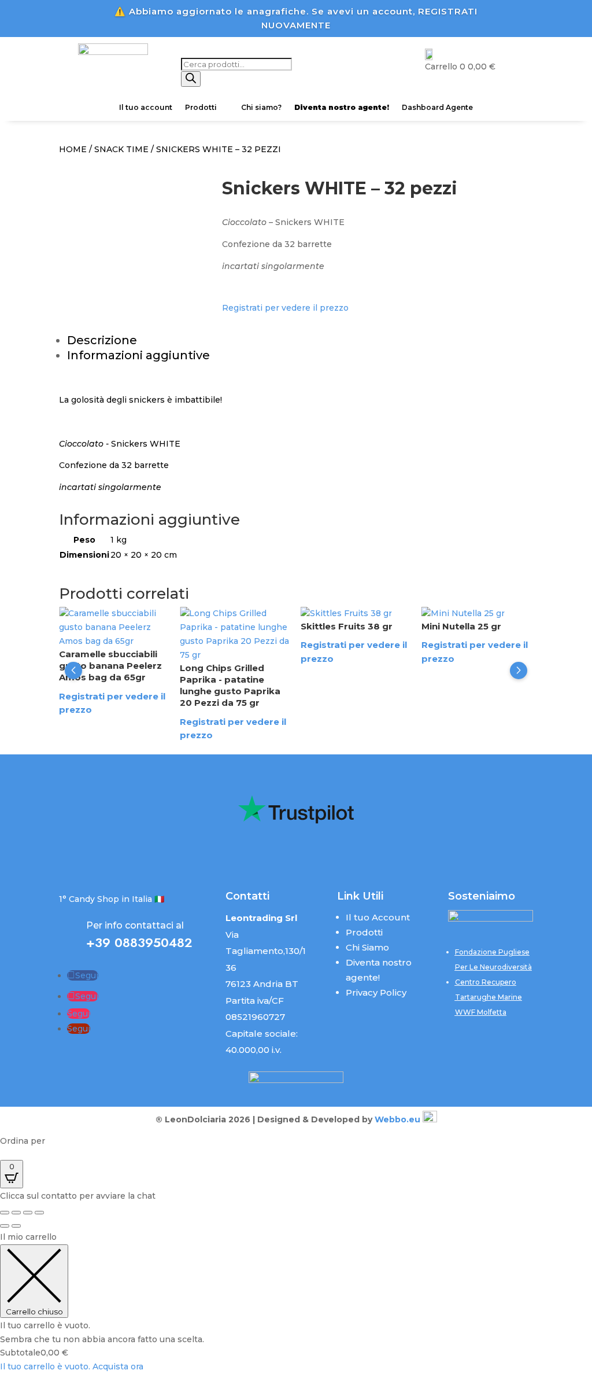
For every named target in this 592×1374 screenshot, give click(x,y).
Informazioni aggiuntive (138, 355)
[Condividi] (27, 1212)
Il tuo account (145, 108)
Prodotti (201, 108)
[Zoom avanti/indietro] (4, 1212)
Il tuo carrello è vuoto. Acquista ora (71, 1366)
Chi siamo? (261, 108)
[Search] (191, 79)
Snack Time (121, 149)
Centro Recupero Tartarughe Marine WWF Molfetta (488, 997)
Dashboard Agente (437, 108)
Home (73, 149)
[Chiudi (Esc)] (39, 1212)
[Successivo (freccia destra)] (16, 1226)
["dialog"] (296, 1302)
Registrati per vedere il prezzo (285, 308)
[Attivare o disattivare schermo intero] (16, 1212)
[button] (73, 670)
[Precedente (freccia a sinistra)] (4, 1226)
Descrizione (102, 340)
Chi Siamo (367, 947)
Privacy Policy (376, 992)
